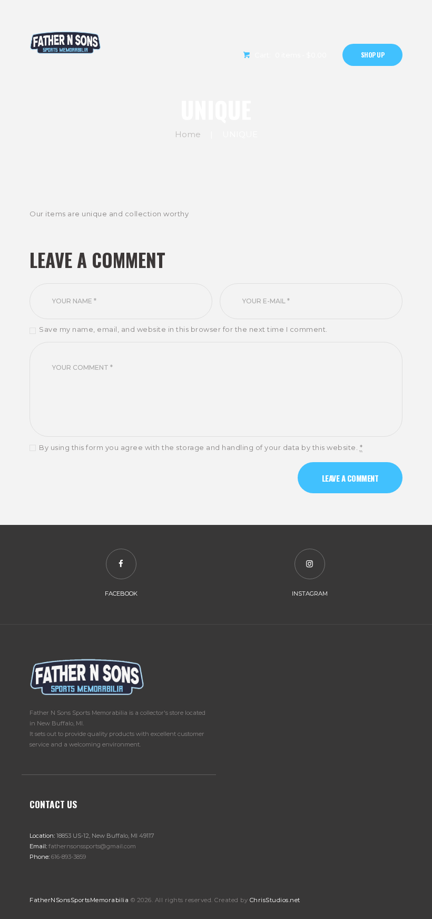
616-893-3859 (68, 856)
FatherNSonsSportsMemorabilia (79, 900)
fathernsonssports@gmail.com (92, 846)
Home (188, 134)
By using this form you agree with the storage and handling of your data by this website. (200, 447)
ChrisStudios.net (275, 900)
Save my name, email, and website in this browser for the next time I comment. (183, 329)
